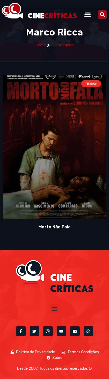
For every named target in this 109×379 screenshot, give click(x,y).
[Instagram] (48, 331)
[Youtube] (61, 331)
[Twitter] (34, 331)
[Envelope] (75, 331)
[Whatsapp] (88, 331)
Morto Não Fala (54, 226)
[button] (87, 14)
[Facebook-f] (21, 331)
